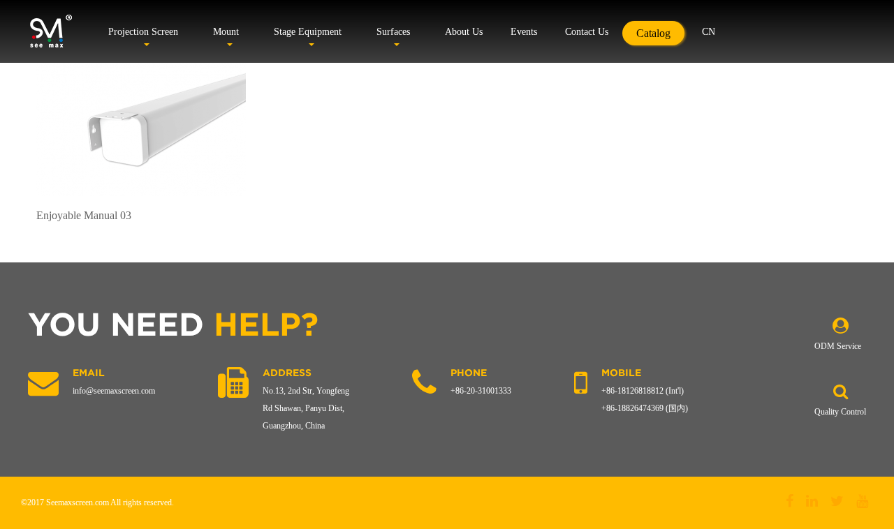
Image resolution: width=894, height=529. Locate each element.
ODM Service (837, 346)
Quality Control (840, 412)
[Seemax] (50, 31)
